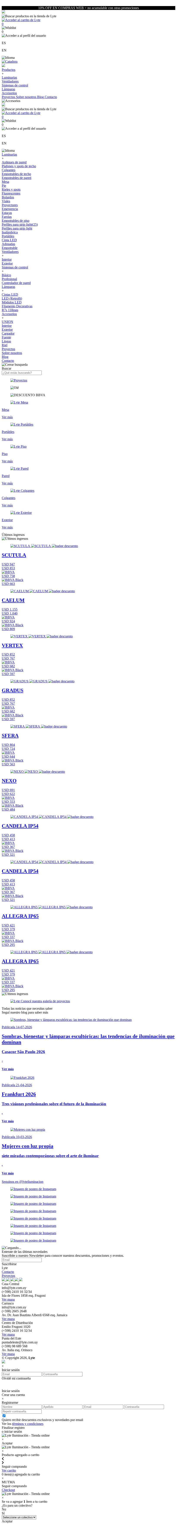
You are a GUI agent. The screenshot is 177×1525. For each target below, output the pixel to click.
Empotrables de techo (16, 174)
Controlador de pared (16, 283)
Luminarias (9, 77)
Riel (4, 345)
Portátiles (8, 236)
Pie (4, 185)
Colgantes (8, 170)
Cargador (8, 333)
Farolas (7, 217)
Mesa (5, 182)
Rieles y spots (11, 189)
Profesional (9, 279)
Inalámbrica (10, 232)
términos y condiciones (27, 1424)
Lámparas (8, 89)
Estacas (7, 213)
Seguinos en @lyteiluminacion (22, 1181)
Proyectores (10, 205)
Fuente (6, 337)
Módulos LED (12, 302)
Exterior (7, 263)
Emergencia (10, 209)
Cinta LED (9, 240)
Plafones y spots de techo (19, 166)
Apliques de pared (14, 162)
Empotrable (9, 248)
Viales (6, 201)
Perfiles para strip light (17, 228)
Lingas (6, 341)
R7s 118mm (10, 310)
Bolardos (8, 197)
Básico (6, 275)
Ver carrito (9, 1470)
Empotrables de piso (15, 220)
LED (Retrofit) (12, 298)
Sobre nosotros (26, 97)
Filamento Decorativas (17, 306)
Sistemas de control (15, 85)
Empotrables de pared (16, 178)
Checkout (8, 1490)
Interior (7, 259)
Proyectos (9, 97)
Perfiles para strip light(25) (20, 224)
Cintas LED (10, 294)
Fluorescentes (11, 193)
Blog (41, 97)
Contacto (51, 97)
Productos (8, 70)
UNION (7, 322)
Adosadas (8, 244)
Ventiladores (10, 81)
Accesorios (9, 93)
